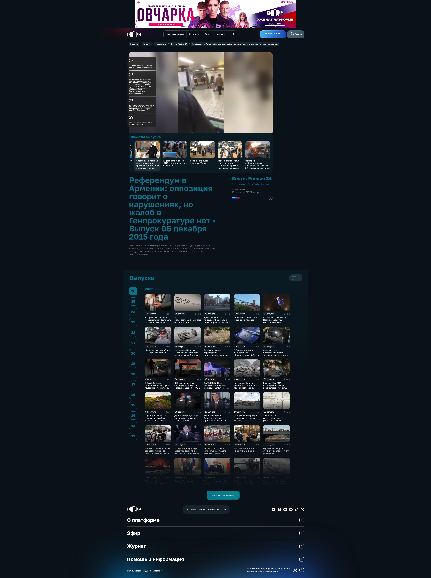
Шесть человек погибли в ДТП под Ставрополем (157, 351)
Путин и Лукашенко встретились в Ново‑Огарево (184, 483)
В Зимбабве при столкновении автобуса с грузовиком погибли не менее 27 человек (157, 386)
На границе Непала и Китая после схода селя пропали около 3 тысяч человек (186, 354)
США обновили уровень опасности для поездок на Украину (247, 418)
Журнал (137, 546)
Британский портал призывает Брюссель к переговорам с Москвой (216, 320)
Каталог (147, 44)
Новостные (238, 189)
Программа (161, 44)
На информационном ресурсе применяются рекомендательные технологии (268, 569)
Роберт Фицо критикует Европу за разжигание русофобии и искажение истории (186, 452)
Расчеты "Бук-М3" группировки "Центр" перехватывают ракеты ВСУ (274, 386)
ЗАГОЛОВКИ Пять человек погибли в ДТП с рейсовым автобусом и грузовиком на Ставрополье (216, 388)
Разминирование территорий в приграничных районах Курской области (215, 354)
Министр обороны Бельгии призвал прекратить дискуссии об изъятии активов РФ (217, 419)
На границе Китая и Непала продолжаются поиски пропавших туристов (245, 386)
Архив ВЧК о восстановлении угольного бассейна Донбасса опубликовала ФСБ (275, 420)
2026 (158, 288)
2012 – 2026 (253, 184)
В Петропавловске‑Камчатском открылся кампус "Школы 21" (189, 321)
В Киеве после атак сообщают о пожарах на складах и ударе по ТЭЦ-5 (187, 385)
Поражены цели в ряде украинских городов (245, 318)
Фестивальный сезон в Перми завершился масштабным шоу (274, 320)
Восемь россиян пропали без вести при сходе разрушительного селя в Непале (157, 452)
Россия (265, 184)
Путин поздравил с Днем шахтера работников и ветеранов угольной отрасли (216, 485)
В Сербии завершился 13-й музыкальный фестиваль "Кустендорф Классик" (158, 320)
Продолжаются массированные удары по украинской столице (157, 483)
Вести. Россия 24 (179, 44)
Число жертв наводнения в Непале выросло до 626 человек (276, 483)
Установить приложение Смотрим (206, 509)
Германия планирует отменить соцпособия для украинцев (276, 450)
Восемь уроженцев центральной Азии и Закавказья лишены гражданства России (244, 485)
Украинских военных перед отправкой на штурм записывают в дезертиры (155, 419)
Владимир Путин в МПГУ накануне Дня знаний (246, 449)
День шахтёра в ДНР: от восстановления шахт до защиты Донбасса (186, 418)
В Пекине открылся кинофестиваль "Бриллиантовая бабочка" (246, 352)
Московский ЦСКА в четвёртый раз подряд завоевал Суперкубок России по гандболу (215, 452)
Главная (134, 44)
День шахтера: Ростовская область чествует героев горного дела (275, 354)
